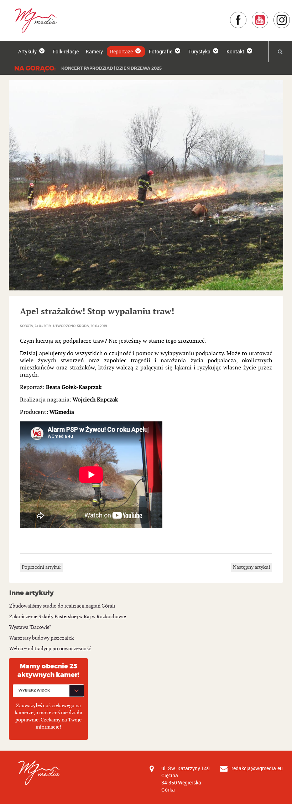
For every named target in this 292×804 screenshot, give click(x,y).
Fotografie (160, 51)
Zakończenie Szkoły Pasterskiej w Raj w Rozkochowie (67, 617)
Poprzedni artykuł (41, 567)
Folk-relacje (66, 51)
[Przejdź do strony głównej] (33, 20)
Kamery (94, 51)
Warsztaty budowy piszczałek (41, 638)
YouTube (268, 15)
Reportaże (121, 51)
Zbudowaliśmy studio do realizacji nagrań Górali (62, 606)
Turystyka (199, 51)
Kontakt (235, 51)
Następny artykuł (251, 567)
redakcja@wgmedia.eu (257, 768)
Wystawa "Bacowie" (30, 627)
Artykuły (27, 51)
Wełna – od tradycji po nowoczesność (50, 649)
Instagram (290, 15)
